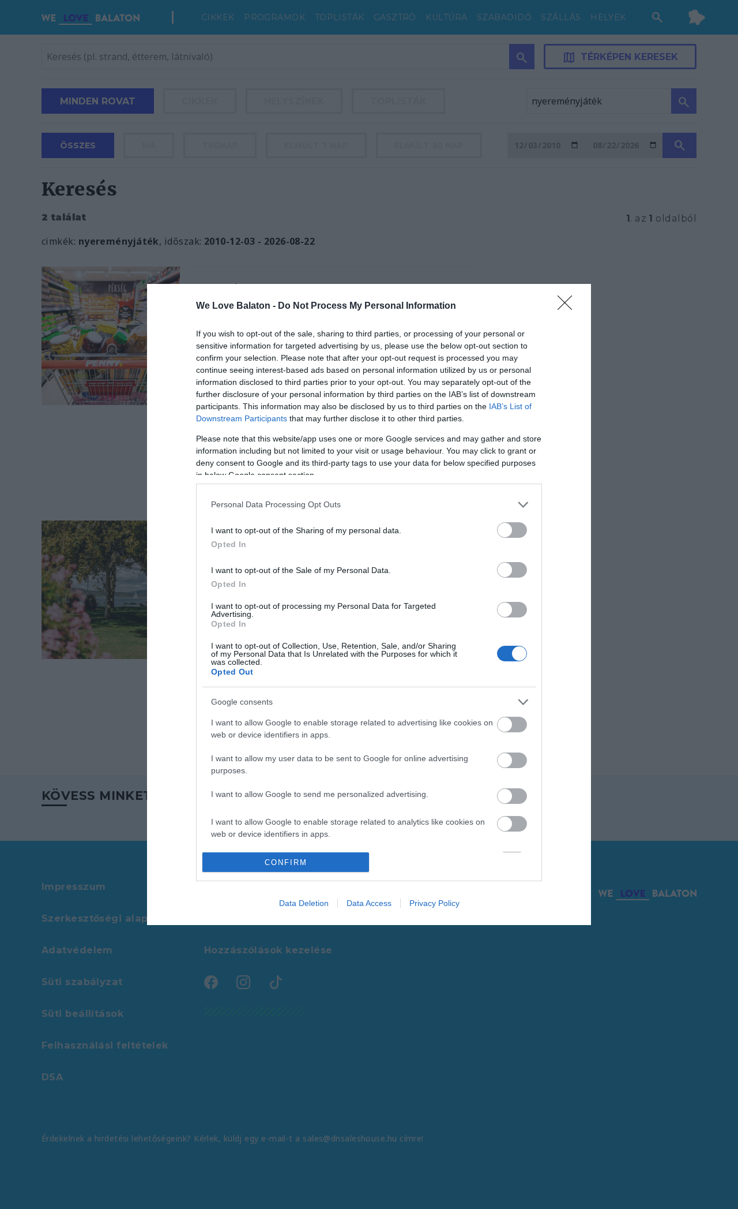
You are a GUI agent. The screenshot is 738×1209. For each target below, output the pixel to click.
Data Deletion (304, 903)
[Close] (568, 306)
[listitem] (369, 505)
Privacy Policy (434, 903)
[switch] (512, 530)
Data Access (369, 903)
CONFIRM (286, 862)
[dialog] (369, 605)
